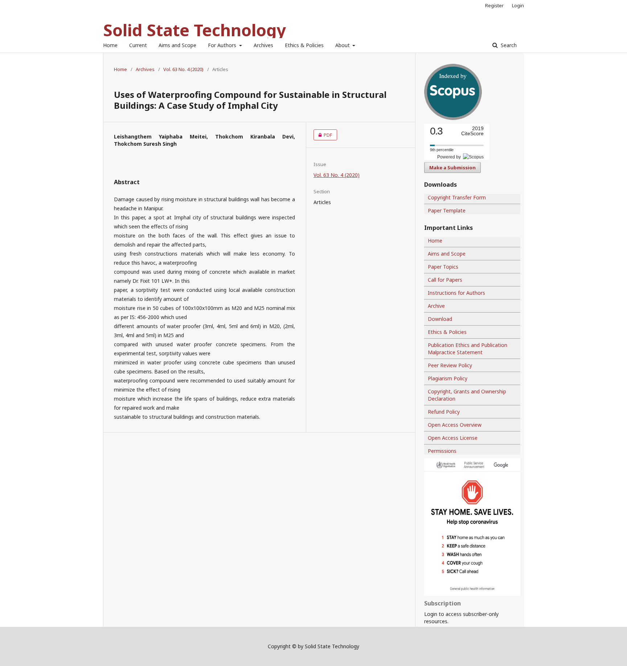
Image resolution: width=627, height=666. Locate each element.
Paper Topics (443, 266)
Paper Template (447, 210)
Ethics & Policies (304, 45)
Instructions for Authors (456, 292)
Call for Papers (445, 279)
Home (110, 45)
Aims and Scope (177, 45)
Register (494, 5)
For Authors (223, 45)
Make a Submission (452, 167)
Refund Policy (444, 411)
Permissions (442, 450)
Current (138, 45)
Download (440, 318)
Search (508, 45)
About (343, 45)
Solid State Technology (194, 30)
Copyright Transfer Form (457, 197)
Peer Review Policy (450, 365)
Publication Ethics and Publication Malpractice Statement (467, 349)
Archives (263, 45)
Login (518, 5)
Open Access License (453, 437)
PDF (323, 135)
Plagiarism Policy (447, 378)
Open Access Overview (454, 424)
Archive (436, 305)
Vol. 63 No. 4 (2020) (183, 69)
